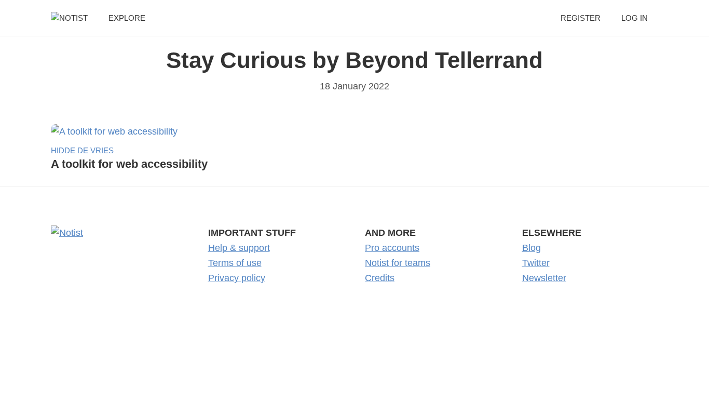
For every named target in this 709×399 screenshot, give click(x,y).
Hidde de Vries (82, 150)
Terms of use (235, 263)
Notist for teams (397, 263)
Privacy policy (236, 278)
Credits (379, 278)
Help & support (239, 248)
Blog (531, 248)
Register (581, 18)
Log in (634, 18)
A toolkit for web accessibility (129, 163)
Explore (126, 18)
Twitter (536, 263)
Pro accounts (392, 248)
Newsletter (544, 278)
